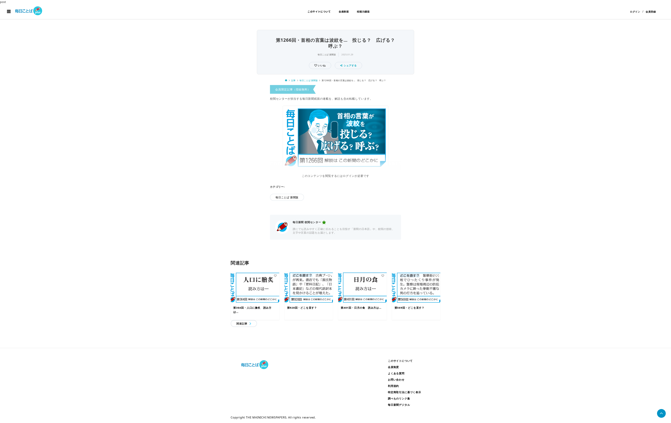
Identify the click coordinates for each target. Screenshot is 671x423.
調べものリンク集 (399, 398)
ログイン (635, 11)
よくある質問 (396, 373)
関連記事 (241, 323)
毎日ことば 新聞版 (327, 54)
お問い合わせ (396, 379)
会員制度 (344, 11)
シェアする (350, 65)
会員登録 (651, 11)
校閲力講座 (363, 11)
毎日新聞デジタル (399, 404)
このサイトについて (319, 11)
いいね (321, 65)
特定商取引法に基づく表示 (404, 392)
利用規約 (393, 386)
